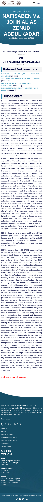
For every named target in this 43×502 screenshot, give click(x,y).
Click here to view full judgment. (14, 377)
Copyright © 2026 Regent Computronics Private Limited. (21, 495)
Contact (4, 431)
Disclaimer (4, 443)
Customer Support (7, 434)
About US (4, 428)
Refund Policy (6, 447)
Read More (5, 419)
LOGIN (39, 3)
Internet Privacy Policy (9, 437)
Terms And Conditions (9, 440)
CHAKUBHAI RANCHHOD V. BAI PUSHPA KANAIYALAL (21, 78)
